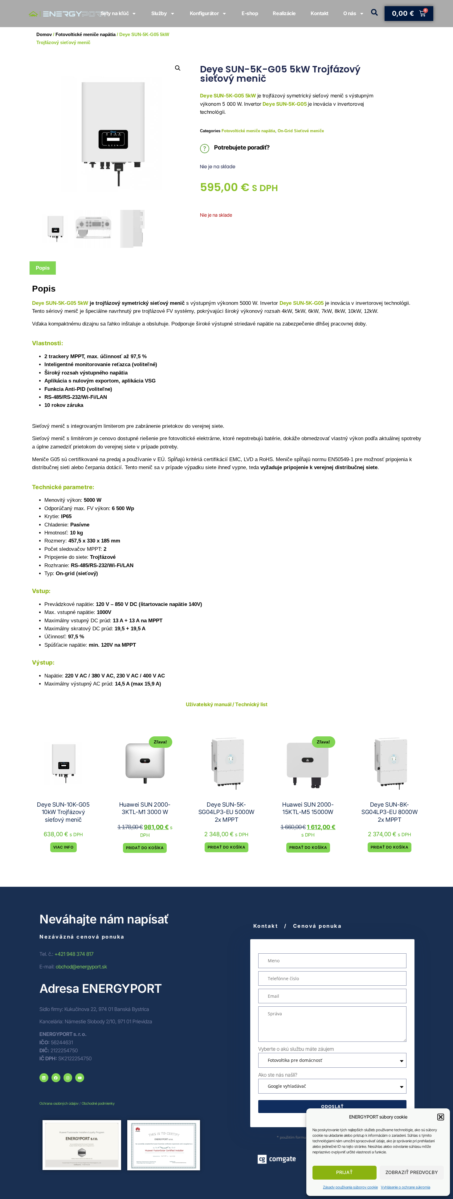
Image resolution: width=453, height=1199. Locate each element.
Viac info (63, 847)
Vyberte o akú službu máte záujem (296, 1049)
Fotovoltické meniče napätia (248, 131)
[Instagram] (67, 1077)
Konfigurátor (204, 13)
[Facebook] (55, 1077)
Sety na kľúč (114, 13)
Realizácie (284, 13)
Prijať (344, 1172)
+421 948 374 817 (74, 954)
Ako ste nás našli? (277, 1075)
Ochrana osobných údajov (59, 1103)
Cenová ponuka (317, 926)
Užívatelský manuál (208, 704)
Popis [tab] (43, 268)
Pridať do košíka (145, 847)
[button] (441, 1117)
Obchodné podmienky (98, 1103)
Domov (44, 34)
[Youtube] (79, 1077)
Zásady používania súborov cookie (350, 1187)
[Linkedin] (43, 1077)
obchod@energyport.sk (81, 967)
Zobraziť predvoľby (412, 1172)
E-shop (250, 13)
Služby (159, 13)
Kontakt (320, 13)
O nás (349, 13)
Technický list (251, 704)
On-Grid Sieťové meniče (301, 131)
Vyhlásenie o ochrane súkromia (405, 1187)
